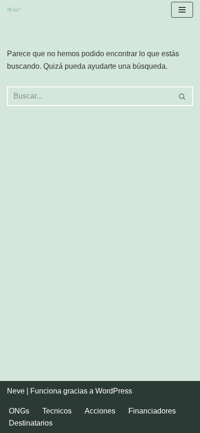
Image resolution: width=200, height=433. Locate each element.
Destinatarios (31, 423)
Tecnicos (57, 411)
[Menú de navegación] (182, 10)
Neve (16, 391)
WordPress (113, 391)
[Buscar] (182, 96)
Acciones (100, 411)
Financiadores (152, 411)
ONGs (19, 411)
